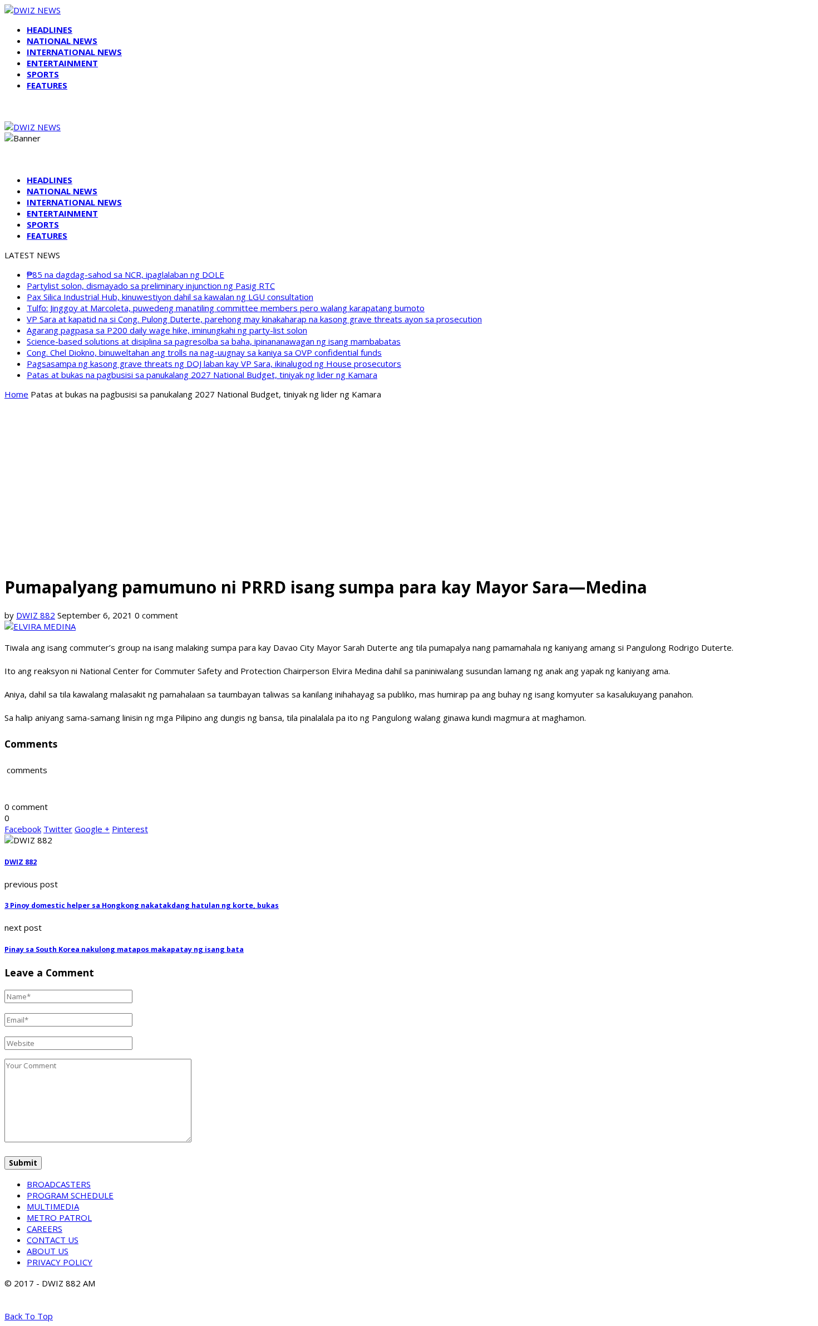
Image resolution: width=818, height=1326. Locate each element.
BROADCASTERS (59, 1184)
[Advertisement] (409, 486)
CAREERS (44, 1228)
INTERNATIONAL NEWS (74, 51)
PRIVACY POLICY (59, 1262)
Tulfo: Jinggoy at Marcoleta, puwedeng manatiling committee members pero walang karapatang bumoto (226, 307)
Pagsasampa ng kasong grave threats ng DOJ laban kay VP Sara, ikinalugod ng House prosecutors (214, 363)
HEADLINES (49, 29)
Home (16, 394)
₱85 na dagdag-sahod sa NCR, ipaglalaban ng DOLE (125, 274)
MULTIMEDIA (53, 1206)
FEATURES (47, 85)
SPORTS (43, 74)
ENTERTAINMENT (62, 62)
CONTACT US (52, 1239)
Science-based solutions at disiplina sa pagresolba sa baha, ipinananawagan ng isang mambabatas (214, 341)
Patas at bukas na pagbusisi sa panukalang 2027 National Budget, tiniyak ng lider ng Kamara (202, 374)
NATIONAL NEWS (62, 40)
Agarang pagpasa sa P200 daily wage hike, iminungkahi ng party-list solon (167, 330)
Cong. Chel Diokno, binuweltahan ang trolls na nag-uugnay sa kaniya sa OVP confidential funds (204, 352)
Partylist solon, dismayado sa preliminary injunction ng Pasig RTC (151, 285)
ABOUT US (47, 1250)
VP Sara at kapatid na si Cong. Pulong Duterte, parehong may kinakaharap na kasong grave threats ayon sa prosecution (254, 319)
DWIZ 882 (35, 615)
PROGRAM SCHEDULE (70, 1195)
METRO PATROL (59, 1217)
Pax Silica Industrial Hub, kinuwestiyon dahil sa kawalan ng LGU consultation (170, 296)
